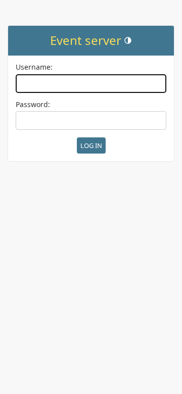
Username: (34, 67)
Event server (85, 40)
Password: (33, 105)
